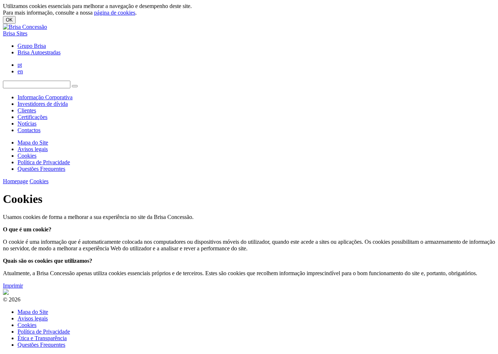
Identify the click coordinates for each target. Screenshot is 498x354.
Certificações (32, 117)
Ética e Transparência (42, 338)
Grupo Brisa (31, 46)
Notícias (26, 123)
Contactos (28, 130)
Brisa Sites (15, 33)
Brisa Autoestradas (39, 52)
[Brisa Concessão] (25, 27)
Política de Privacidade (43, 162)
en (20, 71)
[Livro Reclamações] (6, 293)
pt (19, 65)
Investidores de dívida (42, 104)
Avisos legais (32, 149)
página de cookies (114, 12)
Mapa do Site (32, 142)
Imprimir (13, 285)
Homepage (15, 181)
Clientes (26, 110)
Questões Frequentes (41, 169)
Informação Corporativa (45, 97)
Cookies (26, 156)
